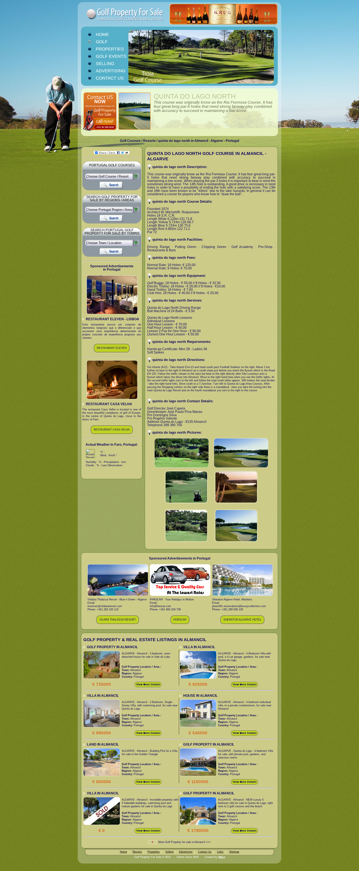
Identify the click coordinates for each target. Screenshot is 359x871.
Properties (110, 49)
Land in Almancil (103, 744)
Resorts (137, 851)
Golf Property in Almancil (112, 647)
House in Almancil (200, 695)
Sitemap (234, 851)
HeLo (221, 857)
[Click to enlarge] (101, 652)
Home (102, 34)
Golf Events (111, 56)
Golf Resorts (106, 42)
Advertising (110, 70)
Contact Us (110, 78)
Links (220, 851)
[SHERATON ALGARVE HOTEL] (242, 623)
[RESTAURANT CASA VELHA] (112, 433)
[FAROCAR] (179, 623)
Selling (105, 63)
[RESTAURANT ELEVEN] (112, 351)
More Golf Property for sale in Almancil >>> (184, 842)
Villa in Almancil (199, 647)
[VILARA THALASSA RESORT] (117, 623)
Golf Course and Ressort (117, 14)
